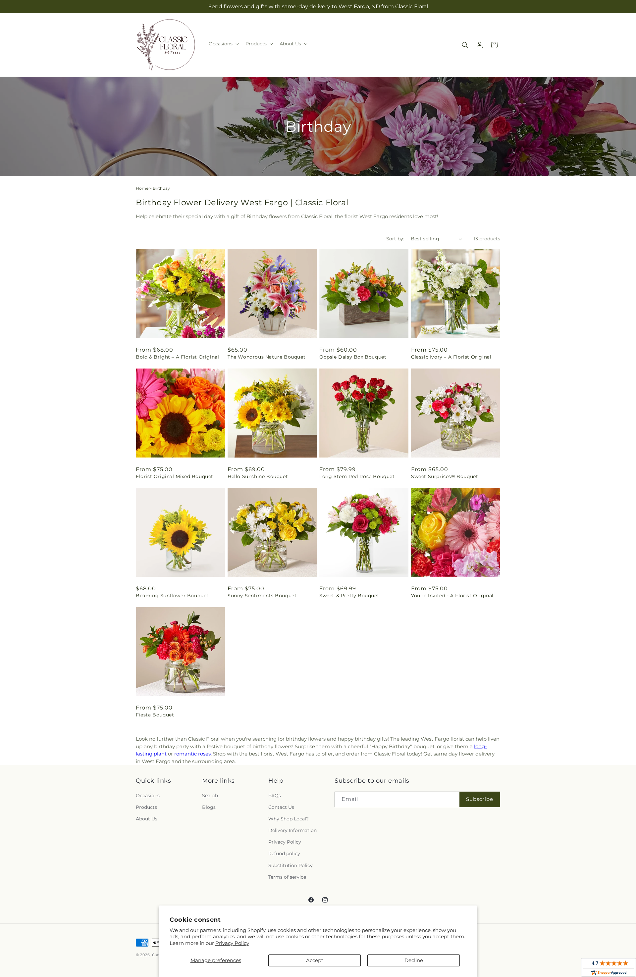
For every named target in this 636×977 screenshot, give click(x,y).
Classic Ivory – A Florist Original (451, 357)
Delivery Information (292, 830)
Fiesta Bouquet (155, 715)
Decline (413, 960)
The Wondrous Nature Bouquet (266, 357)
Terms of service (287, 877)
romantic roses (192, 754)
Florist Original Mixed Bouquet (174, 476)
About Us (146, 819)
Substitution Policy (290, 865)
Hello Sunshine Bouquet (258, 476)
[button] (223, 44)
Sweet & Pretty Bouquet (349, 596)
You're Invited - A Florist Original (452, 596)
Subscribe (479, 799)
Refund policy (284, 853)
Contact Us (281, 807)
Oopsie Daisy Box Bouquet (352, 357)
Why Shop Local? (288, 819)
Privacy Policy (232, 943)
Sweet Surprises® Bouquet (444, 476)
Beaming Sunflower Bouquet (172, 596)
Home (142, 188)
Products (146, 807)
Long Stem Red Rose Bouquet (357, 476)
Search (210, 796)
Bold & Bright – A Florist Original (177, 357)
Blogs (209, 807)
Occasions (148, 796)
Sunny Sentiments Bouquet (262, 596)
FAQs (274, 796)
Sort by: (395, 239)
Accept (314, 960)
